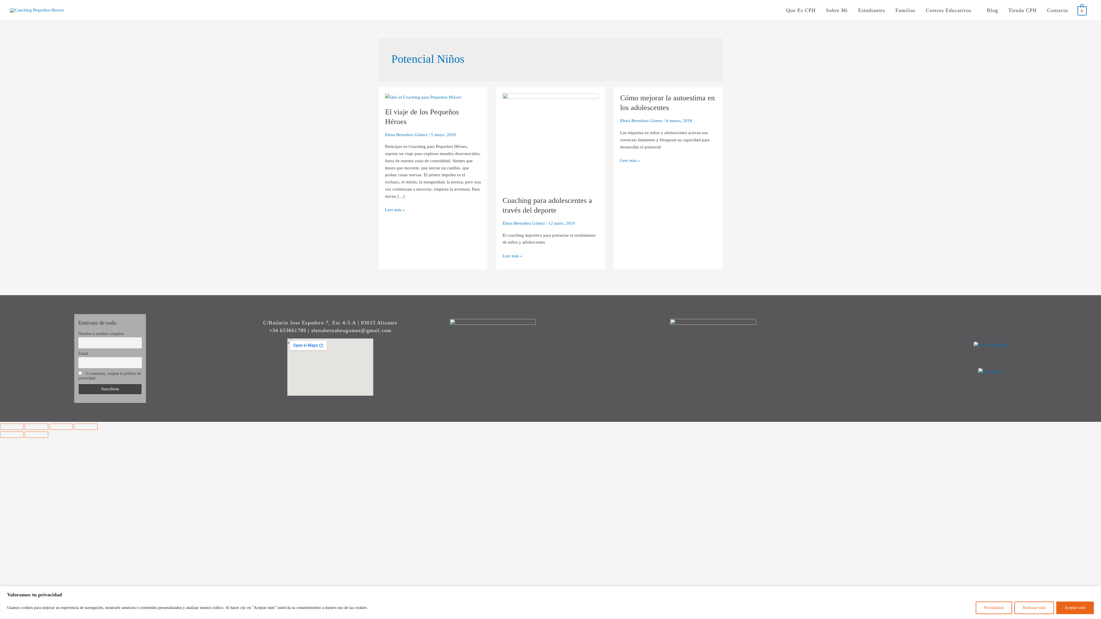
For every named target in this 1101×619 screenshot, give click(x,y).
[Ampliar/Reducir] (12, 427)
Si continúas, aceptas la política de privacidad (109, 375)
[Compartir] (61, 427)
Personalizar (994, 608)
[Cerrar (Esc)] (85, 427)
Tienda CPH (1022, 10)
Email (83, 353)
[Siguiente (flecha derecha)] (36, 435)
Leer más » (395, 209)
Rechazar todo (1034, 608)
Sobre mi (837, 10)
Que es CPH (801, 10)
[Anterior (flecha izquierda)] (12, 435)
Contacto (1057, 10)
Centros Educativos (948, 10)
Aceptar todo (1075, 608)
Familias (905, 10)
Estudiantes (871, 10)
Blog (992, 10)
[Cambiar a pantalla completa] (36, 427)
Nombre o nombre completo (101, 334)
